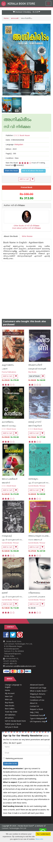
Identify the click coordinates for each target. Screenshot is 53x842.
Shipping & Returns (37, 694)
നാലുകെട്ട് (7, 536)
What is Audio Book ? (38, 691)
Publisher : (18, 136)
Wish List (8, 700)
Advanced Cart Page (38, 688)
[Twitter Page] (13, 637)
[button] (26, 12)
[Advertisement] (26, 287)
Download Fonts (36, 716)
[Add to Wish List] (33, 179)
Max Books (32, 372)
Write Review (27, 236)
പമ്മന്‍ (5, 369)
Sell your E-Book (11, 727)
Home (6, 18)
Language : (14, 145)
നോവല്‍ (14, 18)
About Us (33, 703)
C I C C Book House (9, 429)
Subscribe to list (10, 764)
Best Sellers (9, 709)
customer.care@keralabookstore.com (20, 666)
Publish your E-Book (13, 724)
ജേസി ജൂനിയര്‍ (35, 426)
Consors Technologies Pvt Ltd (14, 828)
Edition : (11, 149)
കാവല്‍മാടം (8, 422)
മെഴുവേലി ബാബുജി (37, 369)
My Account (10, 693)
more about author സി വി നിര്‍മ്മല (26, 228)
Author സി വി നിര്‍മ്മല (14, 206)
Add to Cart (24, 179)
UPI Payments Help (37, 722)
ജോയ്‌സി (6, 483)
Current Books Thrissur (36, 486)
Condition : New (12, 158)
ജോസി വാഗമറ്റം (9, 426)
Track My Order (11, 712)
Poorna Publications (9, 372)
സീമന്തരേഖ (34, 593)
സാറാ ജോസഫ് (35, 540)
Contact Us (34, 706)
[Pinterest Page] (20, 637)
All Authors (9, 718)
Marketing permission (14, 759)
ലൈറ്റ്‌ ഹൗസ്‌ (34, 422)
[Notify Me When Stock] (43, 376)
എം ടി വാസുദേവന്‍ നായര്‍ (40, 483)
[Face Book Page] (6, 637)
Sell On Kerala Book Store (15, 721)
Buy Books (9, 703)
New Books (9, 706)
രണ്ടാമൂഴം (33, 479)
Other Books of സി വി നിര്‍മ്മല (26, 226)
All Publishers (10, 715)
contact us (39, 789)
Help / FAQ (34, 712)
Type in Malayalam (37, 719)
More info (39, 839)
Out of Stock (34, 376)
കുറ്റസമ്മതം (8, 365)
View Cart (9, 697)
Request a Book (36, 709)
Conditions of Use (37, 700)
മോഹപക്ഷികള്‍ (9, 479)
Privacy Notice (36, 697)
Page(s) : (11, 154)
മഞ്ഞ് (5, 593)
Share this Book (11, 171)
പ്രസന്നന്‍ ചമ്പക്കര (36, 597)
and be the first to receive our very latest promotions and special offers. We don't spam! (26, 739)
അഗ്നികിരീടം (17, 120)
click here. (28, 796)
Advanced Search (37, 685)
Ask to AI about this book (33, 171)
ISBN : (15, 140)
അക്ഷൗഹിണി (35, 365)
